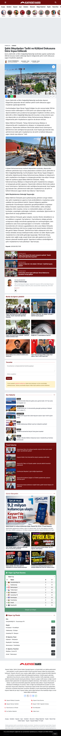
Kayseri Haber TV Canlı (36, 721)
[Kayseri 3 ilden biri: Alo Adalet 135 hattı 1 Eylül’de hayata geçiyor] (43, 306)
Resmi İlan (55, 7)
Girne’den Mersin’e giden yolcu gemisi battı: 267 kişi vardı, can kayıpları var (35, 402)
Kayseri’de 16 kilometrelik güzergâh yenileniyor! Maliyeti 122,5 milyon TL (34, 409)
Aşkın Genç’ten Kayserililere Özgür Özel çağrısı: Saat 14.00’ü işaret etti (41, 355)
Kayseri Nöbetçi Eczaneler (13, 700)
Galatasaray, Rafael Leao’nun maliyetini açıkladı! (32, 424)
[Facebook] (25, 696)
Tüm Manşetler (36, 707)
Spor (20, 7)
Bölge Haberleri (41, 7)
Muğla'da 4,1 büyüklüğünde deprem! (41, 335)
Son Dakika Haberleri (11, 711)
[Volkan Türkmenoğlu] (9, 283)
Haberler (7, 45)
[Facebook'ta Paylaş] (6, 96)
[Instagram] (30, 696)
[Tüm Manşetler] (54, 493)
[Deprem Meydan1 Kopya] (30, 151)
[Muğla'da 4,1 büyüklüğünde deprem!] (43, 327)
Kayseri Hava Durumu (38, 700)
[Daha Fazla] (14, 96)
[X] (28, 696)
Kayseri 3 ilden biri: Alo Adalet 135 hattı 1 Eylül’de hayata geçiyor (42, 315)
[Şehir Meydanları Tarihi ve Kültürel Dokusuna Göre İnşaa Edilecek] (30, 79)
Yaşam (27, 721)
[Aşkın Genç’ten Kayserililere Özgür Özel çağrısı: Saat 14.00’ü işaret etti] (43, 346)
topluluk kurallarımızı (20, 383)
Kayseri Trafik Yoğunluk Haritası (41, 704)
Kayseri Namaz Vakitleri (13, 704)
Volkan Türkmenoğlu (20, 281)
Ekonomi (32, 7)
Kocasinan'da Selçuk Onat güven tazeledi (30, 431)
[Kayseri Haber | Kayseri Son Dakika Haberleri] (30, 2)
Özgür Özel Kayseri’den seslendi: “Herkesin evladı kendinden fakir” (17, 336)
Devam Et (16, 288)
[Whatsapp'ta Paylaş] (12, 96)
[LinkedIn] (33, 696)
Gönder (9, 378)
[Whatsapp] (36, 696)
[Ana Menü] (5, 2)
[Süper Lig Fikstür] (54, 615)
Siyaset (15, 7)
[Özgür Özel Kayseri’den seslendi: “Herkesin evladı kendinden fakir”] (18, 327)
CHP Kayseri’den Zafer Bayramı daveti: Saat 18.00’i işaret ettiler (34, 416)
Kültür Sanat (21, 721)
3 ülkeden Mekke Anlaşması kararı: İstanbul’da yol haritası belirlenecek (35, 439)
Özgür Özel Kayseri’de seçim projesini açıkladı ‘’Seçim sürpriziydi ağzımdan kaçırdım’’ (16, 316)
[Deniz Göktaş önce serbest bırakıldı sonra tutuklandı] (18, 346)
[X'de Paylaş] (9, 96)
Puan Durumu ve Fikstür (12, 707)
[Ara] (55, 2)
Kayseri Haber (20, 406)
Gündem (9, 7)
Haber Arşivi (36, 711)
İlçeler (49, 7)
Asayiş (3, 7)
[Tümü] (54, 395)
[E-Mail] (15, 290)
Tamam (54, 733)
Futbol (18, 421)
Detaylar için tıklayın (30, 609)
